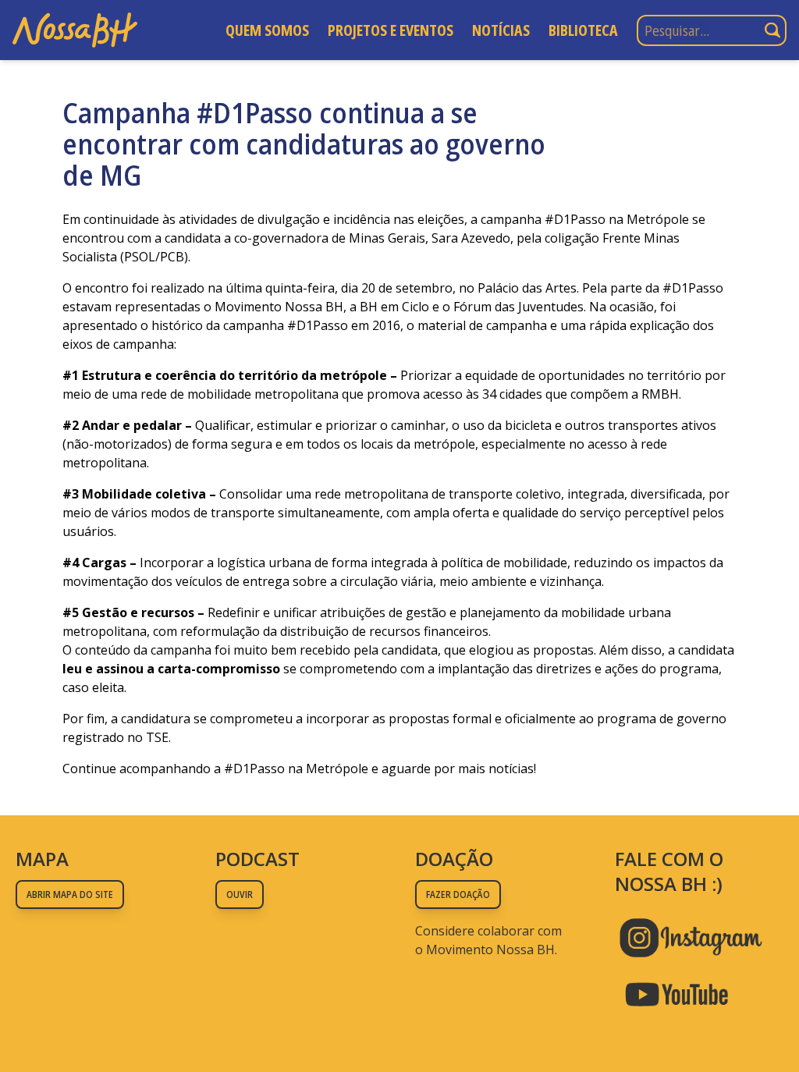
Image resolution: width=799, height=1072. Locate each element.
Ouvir (239, 894)
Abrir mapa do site (70, 894)
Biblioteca (583, 30)
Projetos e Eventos (390, 30)
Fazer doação (458, 894)
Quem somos (267, 30)
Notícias (501, 30)
